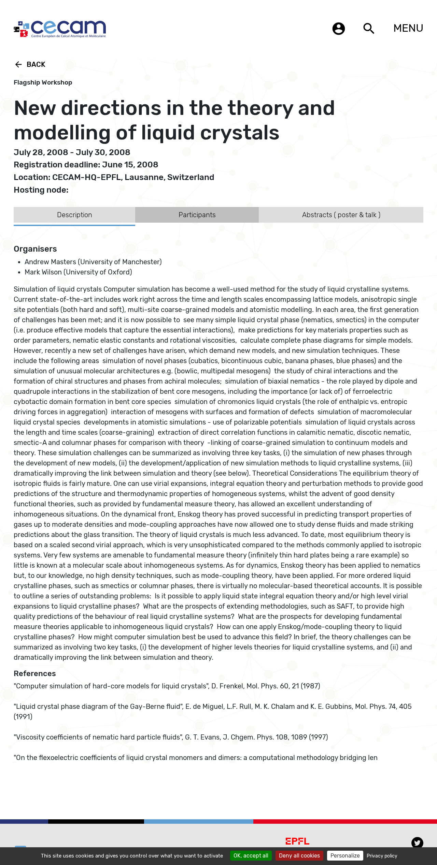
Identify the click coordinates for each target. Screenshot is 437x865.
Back (29, 64)
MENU (408, 27)
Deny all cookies (299, 855)
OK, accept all (251, 855)
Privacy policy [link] (382, 856)
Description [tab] (74, 215)
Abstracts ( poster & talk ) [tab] (341, 215)
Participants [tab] (197, 215)
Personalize (345, 855)
